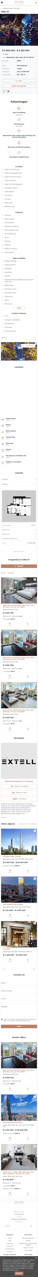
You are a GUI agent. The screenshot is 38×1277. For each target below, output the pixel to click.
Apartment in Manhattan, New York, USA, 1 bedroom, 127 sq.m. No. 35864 (19, 606)
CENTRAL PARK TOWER (12, 856)
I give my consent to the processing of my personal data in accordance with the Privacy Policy (20, 1020)
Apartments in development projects (28, 1244)
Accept (19, 1273)
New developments (28, 1238)
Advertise (10, 1243)
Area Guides (28, 1250)
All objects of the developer (27, 824)
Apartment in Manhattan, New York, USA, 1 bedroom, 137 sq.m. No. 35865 (19, 711)
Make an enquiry (19, 86)
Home (10, 1238)
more (19, 308)
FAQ (9, 1241)
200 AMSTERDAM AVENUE (12, 1122)
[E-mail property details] (8, 91)
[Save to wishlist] (35, 579)
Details (3, 817)
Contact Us (9, 1246)
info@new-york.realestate (19, 1219)
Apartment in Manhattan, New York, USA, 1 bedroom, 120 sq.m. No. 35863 (19, 658)
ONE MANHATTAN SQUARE (13, 904)
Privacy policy (9, 1249)
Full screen (29, 346)
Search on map (28, 1248)
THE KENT (6, 949)
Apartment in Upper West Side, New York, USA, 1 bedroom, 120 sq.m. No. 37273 (18, 1173)
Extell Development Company (19, 781)
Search (20, 566)
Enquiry (10, 625)
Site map (10, 1251)
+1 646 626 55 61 (19, 1214)
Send (19, 1026)
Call (20, 81)
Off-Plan (28, 1241)
